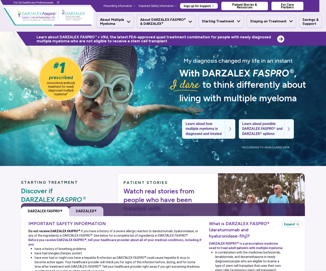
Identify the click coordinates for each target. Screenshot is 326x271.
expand (292, 224)
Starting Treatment (218, 21)
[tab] (45, 211)
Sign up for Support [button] (197, 6)
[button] (115, 22)
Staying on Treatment (268, 21)
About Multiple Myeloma (112, 22)
